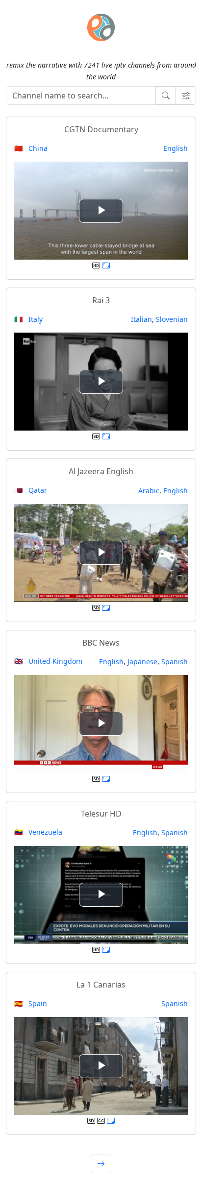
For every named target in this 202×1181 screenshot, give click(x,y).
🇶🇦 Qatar (30, 490)
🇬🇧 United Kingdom (48, 661)
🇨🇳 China (31, 148)
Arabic (148, 490)
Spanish (174, 661)
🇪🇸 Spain (30, 1003)
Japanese (142, 661)
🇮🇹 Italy (28, 319)
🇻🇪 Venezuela (38, 832)
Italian (141, 319)
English (175, 148)
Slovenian (172, 319)
